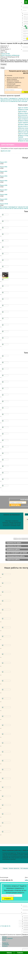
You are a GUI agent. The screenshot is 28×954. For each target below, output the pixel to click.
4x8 (23, 100)
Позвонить (20, 952)
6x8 (25, 208)
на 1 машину (19, 98)
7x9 (4, 101)
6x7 (23, 208)
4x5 (16, 100)
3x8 (14, 100)
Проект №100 (4, 204)
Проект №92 (3, 167)
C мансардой (12, 98)
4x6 (18, 100)
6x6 (20, 208)
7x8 (1, 101)
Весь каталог (4, 98)
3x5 (7, 100)
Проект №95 (3, 180)
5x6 (10, 208)
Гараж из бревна (23, 119)
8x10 (17, 101)
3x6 (9, 100)
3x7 (11, 100)
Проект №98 (3, 194)
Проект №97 (3, 190)
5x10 (17, 208)
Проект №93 (3, 171)
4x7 (21, 100)
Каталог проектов (14, 868)
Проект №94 (3, 176)
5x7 (13, 208)
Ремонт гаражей (23, 122)
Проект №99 (3, 199)
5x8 (15, 208)
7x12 (9, 101)
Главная (5, 868)
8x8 (12, 101)
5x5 (25, 100)
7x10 (6, 101)
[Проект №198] (5, 57)
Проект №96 (3, 185)
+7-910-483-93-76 (5, 926)
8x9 (14, 101)
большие (24, 101)
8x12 (20, 101)
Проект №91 (3, 162)
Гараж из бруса (22, 111)
